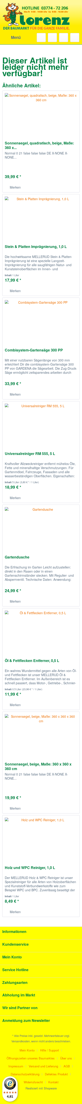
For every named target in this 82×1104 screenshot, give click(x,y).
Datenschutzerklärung (25, 1074)
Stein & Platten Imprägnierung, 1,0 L (36, 246)
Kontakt (53, 1082)
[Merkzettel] (52, 37)
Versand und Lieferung (43, 1066)
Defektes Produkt (56, 1074)
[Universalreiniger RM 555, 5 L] (41, 424)
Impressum (15, 1066)
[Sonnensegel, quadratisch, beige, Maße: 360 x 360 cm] (41, 113)
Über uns (66, 1058)
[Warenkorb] (74, 37)
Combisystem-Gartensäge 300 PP (34, 350)
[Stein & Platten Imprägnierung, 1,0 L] (41, 217)
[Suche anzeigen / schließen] (41, 37)
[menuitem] (11, 37)
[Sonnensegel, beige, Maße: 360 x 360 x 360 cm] (41, 734)
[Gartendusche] (41, 527)
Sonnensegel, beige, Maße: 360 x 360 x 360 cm (38, 766)
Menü (16, 37)
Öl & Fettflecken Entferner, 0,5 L (32, 660)
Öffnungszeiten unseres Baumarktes (31, 1058)
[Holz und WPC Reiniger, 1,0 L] (41, 838)
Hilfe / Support (49, 1050)
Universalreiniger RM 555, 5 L (30, 453)
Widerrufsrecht (33, 1082)
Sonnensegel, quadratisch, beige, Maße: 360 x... (39, 145)
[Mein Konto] (63, 37)
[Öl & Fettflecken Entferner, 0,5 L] (41, 631)
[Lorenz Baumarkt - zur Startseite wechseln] (36, 22)
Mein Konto (27, 1050)
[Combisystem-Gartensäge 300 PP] (41, 320)
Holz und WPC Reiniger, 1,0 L (30, 867)
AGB (67, 1066)
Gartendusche (17, 557)
